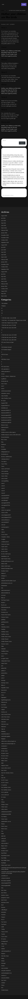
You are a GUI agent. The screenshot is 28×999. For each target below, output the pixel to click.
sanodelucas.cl (4, 875)
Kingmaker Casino (5, 687)
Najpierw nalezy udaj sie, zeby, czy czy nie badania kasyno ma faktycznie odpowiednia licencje (13, 183)
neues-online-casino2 (6, 768)
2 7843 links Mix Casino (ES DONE (8, 340)
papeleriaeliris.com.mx (6, 821)
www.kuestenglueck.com (6, 973)
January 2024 (4, 286)
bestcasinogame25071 (6, 415)
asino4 (2, 388)
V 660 (2, 946)
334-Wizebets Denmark (6, 347)
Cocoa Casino (4, 534)
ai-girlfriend (3, 379)
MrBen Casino (4, 760)
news (2, 775)
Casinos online (4, 512)
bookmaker (3, 449)
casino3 (3, 488)
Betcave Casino (4, 425)
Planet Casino (4, 828)
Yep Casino (3, 980)
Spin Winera (4, 892)
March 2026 (4, 228)
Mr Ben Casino (4, 751)
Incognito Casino (5, 658)
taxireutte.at (3, 912)
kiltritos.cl (3, 685)
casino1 (3, 483)
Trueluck (3, 934)
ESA (2, 588)
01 (1, 308)
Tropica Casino (4, 931)
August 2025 (4, 245)
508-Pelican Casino (5, 359)
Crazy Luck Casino (5, 544)
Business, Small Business (6, 456)
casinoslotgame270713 (6, 517)
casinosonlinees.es (5, 520)
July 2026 (3, 218)
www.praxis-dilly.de (5, 978)
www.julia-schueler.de (5, 970)
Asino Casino (4, 383)
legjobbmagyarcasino (6, 700)
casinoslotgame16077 (6, 515)
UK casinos (3, 939)
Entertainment (4, 585)
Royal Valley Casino (5, 860)
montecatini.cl (4, 746)
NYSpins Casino (4, 804)
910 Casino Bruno (5, 366)
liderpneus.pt (4, 702)
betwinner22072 (4, 427)
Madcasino (3, 726)
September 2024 (5, 269)
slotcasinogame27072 (6, 883)
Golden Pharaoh (4, 639)
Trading (3, 929)
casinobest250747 (5, 495)
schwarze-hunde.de (5, 878)
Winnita (2, 965)
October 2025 (4, 240)
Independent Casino (5, 661)
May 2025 (3, 252)
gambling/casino (4, 622)
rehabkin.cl (3, 841)
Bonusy (2, 447)
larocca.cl (3, 692)
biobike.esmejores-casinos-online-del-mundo (11, 434)
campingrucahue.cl (5, 459)
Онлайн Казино (4, 990)
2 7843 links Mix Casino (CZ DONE (9, 335)
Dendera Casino (4, 571)
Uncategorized (4, 941)
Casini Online (4, 464)
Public (2, 833)
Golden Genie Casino (6, 636)
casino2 (3, 485)
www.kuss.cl (3, 975)
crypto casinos (4, 549)
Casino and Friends (5, 468)
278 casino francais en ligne (7, 342)
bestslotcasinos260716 (6, 420)
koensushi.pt (4, 690)
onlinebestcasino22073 (6, 811)
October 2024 (4, 267)
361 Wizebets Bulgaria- (6, 349)
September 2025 (5, 242)
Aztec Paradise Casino (6, 398)
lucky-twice (3, 721)
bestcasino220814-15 (6, 413)
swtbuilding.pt (4, 909)
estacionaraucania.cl (5, 590)
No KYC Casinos (4, 782)
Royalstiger (3, 863)
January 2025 (4, 262)
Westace (3, 953)
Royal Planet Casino (5, 855)
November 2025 (5, 237)
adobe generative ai (5, 371)
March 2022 (4, 296)
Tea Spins (3, 914)
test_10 (2, 919)
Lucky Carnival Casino (6, 714)
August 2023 (4, 291)
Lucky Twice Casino (5, 717)
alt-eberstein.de (4, 381)
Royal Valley (3, 858)
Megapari (3, 738)
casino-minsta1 (4, 478)
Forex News (3, 610)
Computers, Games (5, 537)
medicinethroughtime (5, 736)
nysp (2, 799)
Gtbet (2, 646)
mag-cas (3, 729)
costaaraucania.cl (5, 541)
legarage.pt (3, 697)
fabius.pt (3, 597)
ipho (2, 665)
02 (2, 310)
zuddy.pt (3, 982)
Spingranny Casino (5, 897)
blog (2, 442)
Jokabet (2, 675)
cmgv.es (3, 532)
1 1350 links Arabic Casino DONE (8, 318)
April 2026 (3, 225)
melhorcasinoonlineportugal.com (8, 743)
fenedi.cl (3, 602)
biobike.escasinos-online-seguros (8, 432)
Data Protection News (5, 558)
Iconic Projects (4, 653)
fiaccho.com (3, 605)
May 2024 (3, 276)
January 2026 (4, 233)
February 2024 (4, 284)
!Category (3, 306)
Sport (2, 905)
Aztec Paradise (4, 396)
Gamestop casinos (5, 627)
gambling (3, 619)
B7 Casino (3, 400)
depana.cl (3, 573)
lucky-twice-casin (4, 724)
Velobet (3, 948)
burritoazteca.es (4, 454)
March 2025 (4, 257)
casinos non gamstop (5, 510)
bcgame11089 (4, 403)
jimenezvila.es (4, 673)
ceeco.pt (3, 524)
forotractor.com (4, 612)
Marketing (3, 731)
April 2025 (3, 254)
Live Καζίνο (3, 704)
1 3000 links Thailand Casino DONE (9, 323)
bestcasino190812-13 (6, 410)
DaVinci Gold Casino (5, 566)
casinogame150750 (5, 503)
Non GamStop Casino (6, 787)
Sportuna (3, 907)
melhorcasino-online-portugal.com (8, 741)
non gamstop (4, 785)
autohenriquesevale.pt (6, 391)
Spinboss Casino (5, 895)
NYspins (3, 802)
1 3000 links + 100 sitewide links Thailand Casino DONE (13, 320)
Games (2, 624)
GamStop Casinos (5, 634)
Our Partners (4, 816)
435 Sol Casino (4, 354)
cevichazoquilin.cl (5, 527)
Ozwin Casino (4, 819)
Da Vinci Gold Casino (6, 554)
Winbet (2, 961)
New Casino (4, 770)
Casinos (3, 507)
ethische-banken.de (5, 593)
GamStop (3, 629)
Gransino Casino (5, 644)
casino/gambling (4, 481)
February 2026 (4, 230)
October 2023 (4, 288)
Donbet (2, 578)
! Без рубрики (4, 303)
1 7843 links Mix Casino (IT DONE (8, 325)
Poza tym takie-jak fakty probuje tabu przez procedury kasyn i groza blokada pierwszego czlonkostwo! (13, 156)
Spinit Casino (4, 900)
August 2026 (4, 215)
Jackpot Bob (3, 668)
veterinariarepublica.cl (6, 951)
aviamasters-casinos (5, 393)
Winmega (3, 963)
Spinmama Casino (5, 902)
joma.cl (2, 678)
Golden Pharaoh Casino (6, 641)
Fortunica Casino (4, 617)
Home (2, 10)
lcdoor (2, 695)
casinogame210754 (5, 505)
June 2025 (3, 250)
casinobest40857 (5, 498)
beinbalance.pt (4, 408)
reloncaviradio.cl (4, 843)
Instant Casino (4, 663)
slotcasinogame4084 (5, 885)
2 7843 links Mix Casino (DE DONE (8, 337)
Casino (2, 466)
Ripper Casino (4, 846)
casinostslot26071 (5, 522)
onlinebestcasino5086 (6, 814)
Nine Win (3, 777)
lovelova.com (4, 712)
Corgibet (3, 539)
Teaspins (3, 917)
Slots (2, 888)
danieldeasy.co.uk (5, 556)
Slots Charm (3, 890)
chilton (2, 529)
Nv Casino (3, 797)
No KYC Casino (4, 780)
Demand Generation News (7, 568)
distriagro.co (4, 576)
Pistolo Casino (4, 826)
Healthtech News (5, 651)
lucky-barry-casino (5, 719)
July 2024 (3, 274)
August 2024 (4, 271)
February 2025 (4, 259)
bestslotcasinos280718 (6, 422)
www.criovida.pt (4, 968)
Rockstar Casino (4, 850)
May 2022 (3, 293)
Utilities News (4, 944)
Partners (3, 824)
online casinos (4, 809)
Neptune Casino (4, 765)
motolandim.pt (4, 748)
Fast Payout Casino (5, 600)
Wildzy (2, 958)
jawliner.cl (3, 670)
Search (4, 140)
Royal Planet (3, 853)
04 (2, 313)
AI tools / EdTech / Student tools (8, 376)
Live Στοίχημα (4, 707)
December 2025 (5, 235)
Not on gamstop (4, 792)
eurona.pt (3, 595)
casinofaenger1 (4, 500)
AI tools (2, 374)
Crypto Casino (4, 546)
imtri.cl (2, 656)
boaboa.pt (3, 444)
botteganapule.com (5, 451)
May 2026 (3, 223)
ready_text (3, 838)
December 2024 (5, 264)
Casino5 (3, 493)
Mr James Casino (5, 753)
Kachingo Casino (5, 683)
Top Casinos (4, 922)
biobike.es (3, 430)
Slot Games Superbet (5, 880)
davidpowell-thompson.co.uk (7, 561)
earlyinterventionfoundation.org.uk (8, 580)
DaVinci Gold (4, 563)
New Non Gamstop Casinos (7, 773)
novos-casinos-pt (5, 794)
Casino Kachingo (5, 473)
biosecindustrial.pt (5, 437)
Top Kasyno (3, 924)
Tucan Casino (4, 936)
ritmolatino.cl (3, 848)
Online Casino (4, 807)
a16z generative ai (5, 369)
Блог (2, 987)
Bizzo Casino (4, 439)
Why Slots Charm (5, 956)
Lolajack (3, 709)
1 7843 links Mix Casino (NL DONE (8, 327)
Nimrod (13, 24)
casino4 (3, 490)
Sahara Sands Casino (5, 865)
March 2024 (4, 281)
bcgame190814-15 (5, 405)
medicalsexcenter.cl (5, 734)
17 (1, 330)
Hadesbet (3, 648)
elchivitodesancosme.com (6, 583)
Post (2, 831)
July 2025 (3, 247)
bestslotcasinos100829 (6, 417)
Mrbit (2, 763)
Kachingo (3, 680)
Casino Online (4, 476)
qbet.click (3, 836)
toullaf (2, 927)
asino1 (2, 386)
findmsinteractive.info (5, 607)
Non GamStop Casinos (6, 790)
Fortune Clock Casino (6, 614)
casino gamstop (4, 471)
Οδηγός (2, 985)
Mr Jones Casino (4, 755)
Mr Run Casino (4, 758)
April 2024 (3, 279)
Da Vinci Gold (4, 551)
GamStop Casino (5, 631)
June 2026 (3, 220)
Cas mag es (4, 461)
